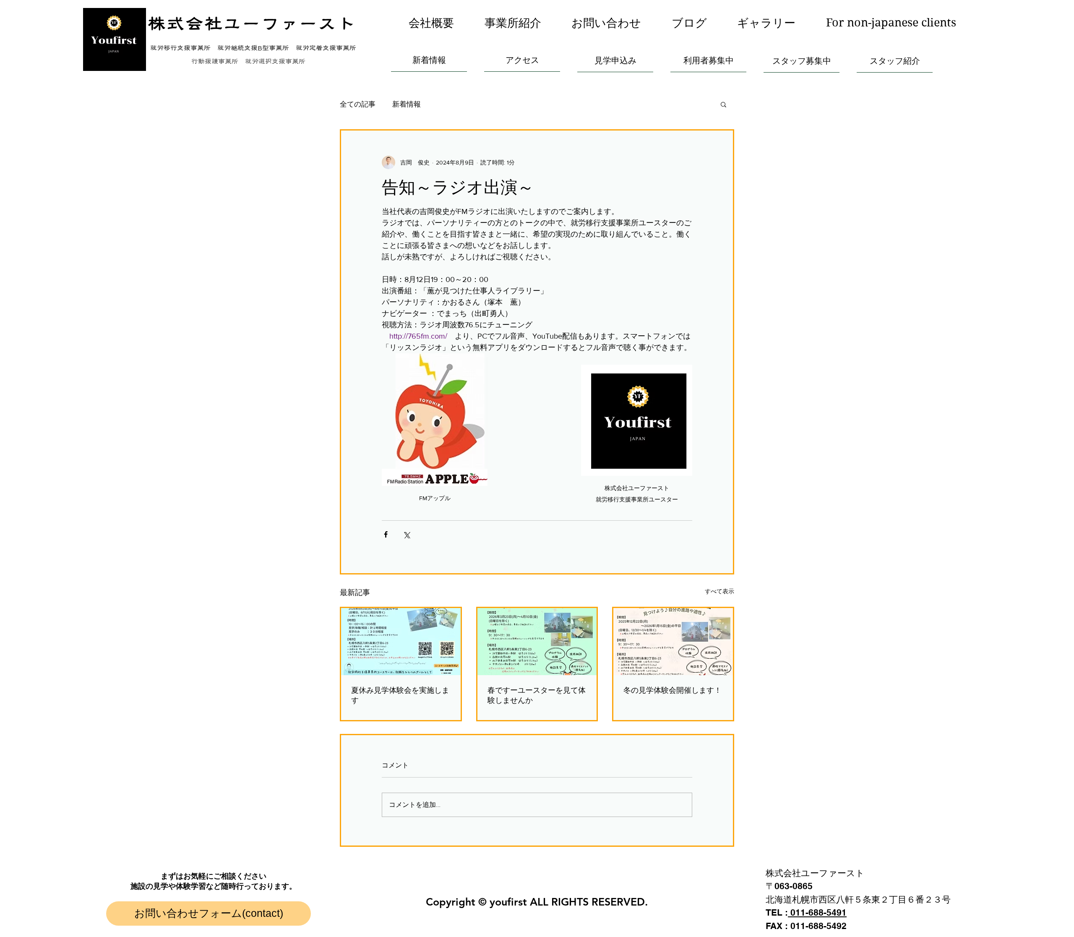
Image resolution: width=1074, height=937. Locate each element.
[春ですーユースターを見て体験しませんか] (537, 641)
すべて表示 (719, 591)
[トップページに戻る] (114, 39)
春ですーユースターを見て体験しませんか (536, 695)
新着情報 (406, 104)
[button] (513, 23)
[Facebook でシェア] (386, 534)
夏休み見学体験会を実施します (400, 695)
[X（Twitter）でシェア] (406, 534)
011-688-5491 (817, 912)
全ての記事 (357, 104)
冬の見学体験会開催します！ (672, 690)
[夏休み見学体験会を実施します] (401, 641)
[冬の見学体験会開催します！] (673, 641)
